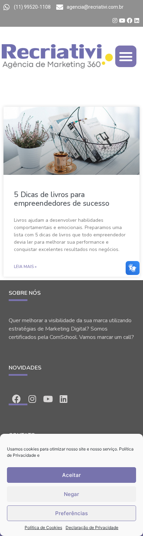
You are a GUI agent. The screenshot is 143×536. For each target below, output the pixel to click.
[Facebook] (129, 20)
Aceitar (71, 475)
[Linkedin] (137, 20)
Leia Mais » (25, 266)
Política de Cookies (43, 527)
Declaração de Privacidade (92, 527)
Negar (71, 494)
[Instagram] (115, 20)
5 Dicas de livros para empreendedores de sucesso (61, 199)
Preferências (71, 513)
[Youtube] (122, 20)
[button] (126, 56)
